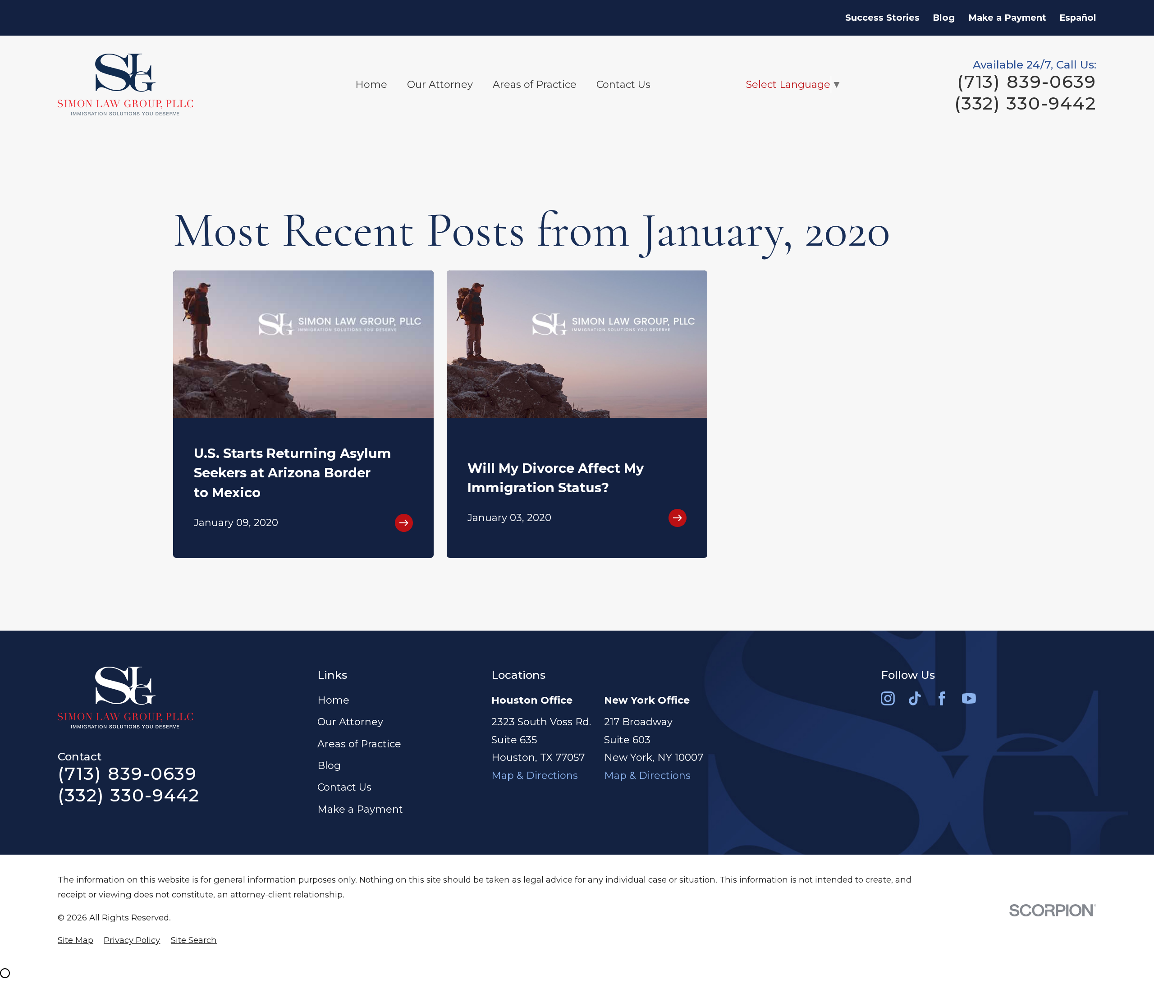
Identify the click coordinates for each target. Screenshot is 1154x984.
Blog (944, 17)
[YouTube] (969, 698)
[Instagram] (888, 698)
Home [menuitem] (371, 84)
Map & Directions (534, 775)
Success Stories (882, 17)
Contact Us (344, 787)
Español (1077, 17)
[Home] (125, 84)
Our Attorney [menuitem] (440, 84)
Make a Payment (1007, 17)
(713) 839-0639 (1026, 82)
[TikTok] (915, 698)
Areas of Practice (359, 744)
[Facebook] (942, 698)
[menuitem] (75, 940)
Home (333, 700)
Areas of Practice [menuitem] (535, 84)
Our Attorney (350, 722)
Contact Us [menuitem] (623, 84)
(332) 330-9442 (1025, 103)
